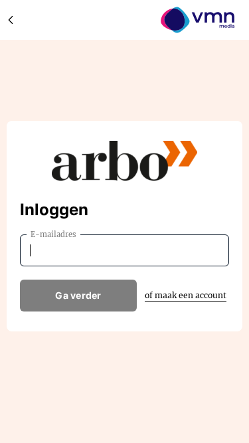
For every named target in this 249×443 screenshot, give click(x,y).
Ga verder (78, 295)
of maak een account (185, 295)
